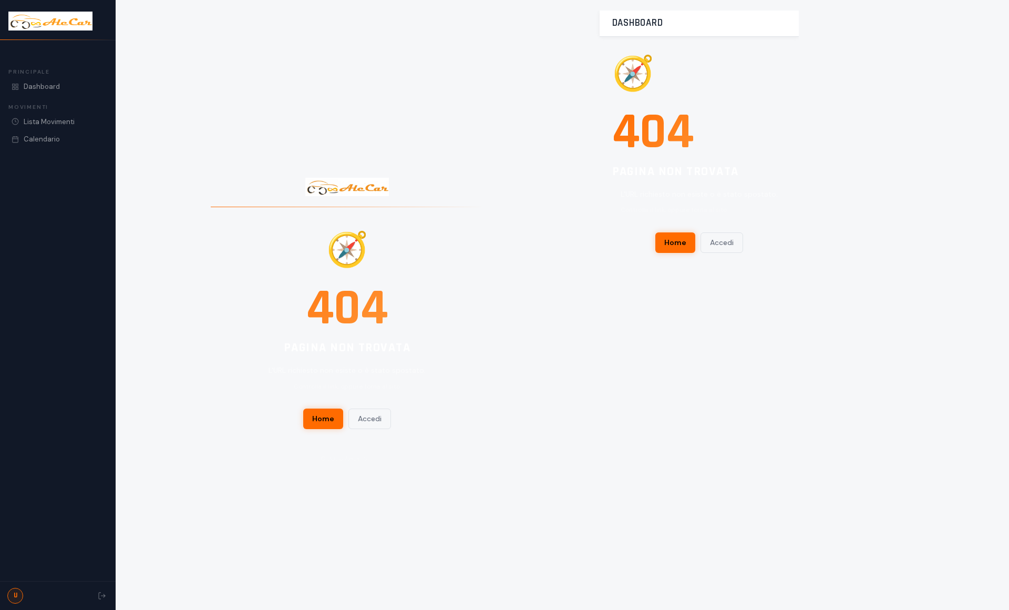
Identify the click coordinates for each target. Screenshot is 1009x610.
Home (323, 418)
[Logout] (102, 595)
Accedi (370, 418)
